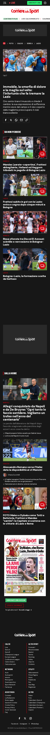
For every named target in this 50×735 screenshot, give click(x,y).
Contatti (8, 695)
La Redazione (10, 698)
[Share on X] (10, 120)
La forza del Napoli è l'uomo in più (17, 436)
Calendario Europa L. (35, 705)
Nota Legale (9, 700)
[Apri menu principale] (4, 3)
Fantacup (8, 687)
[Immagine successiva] (43, 60)
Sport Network (10, 685)
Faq (6, 712)
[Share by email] (21, 120)
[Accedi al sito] (45, 3)
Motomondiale (33, 650)
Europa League (10, 657)
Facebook (14, 724)
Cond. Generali (10, 710)
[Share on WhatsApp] (16, 120)
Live (13, 3)
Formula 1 (31, 647)
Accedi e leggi (24, 610)
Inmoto (7, 677)
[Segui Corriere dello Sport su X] (25, 718)
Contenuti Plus (11, 19)
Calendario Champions (36, 703)
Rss (29, 682)
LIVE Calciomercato (30, 19)
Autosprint (9, 675)
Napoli (6, 402)
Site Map (31, 685)
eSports (31, 662)
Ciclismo (31, 664)
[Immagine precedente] (6, 60)
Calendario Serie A (35, 700)
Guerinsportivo (10, 682)
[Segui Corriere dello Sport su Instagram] (30, 718)
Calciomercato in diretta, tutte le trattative (21, 484)
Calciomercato (10, 664)
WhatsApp (35, 724)
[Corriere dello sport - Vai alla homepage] (25, 11)
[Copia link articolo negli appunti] (26, 120)
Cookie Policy (10, 705)
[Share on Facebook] (5, 120)
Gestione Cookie (11, 703)
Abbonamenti (33, 673)
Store (30, 677)
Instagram (23, 724)
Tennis (30, 655)
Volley (30, 659)
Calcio (20, 43)
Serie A (30, 43)
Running (31, 657)
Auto (6, 673)
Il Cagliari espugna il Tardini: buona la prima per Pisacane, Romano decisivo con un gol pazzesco (25, 480)
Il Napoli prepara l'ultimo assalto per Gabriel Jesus (23, 433)
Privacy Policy (10, 708)
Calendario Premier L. (36, 708)
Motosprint (9, 680)
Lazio (38, 43)
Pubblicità (32, 680)
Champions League (12, 655)
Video (30, 695)
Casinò (31, 710)
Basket (30, 652)
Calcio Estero (10, 662)
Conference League (12, 659)
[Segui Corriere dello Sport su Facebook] (19, 718)
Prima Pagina (33, 675)
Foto (11, 43)
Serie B (7, 652)
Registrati (31, 687)
